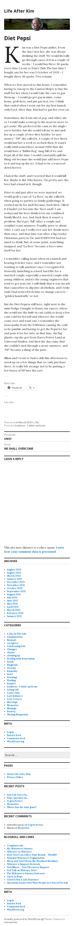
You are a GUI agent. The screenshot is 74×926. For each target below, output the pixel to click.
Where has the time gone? (21, 807)
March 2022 (14, 575)
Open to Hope (15, 876)
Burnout (11, 640)
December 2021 (16, 582)
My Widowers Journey (20, 848)
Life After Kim (19, 11)
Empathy (12, 671)
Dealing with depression (21, 658)
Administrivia (15, 636)
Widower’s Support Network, (23, 864)
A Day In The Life (16, 633)
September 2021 (16, 591)
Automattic (10, 922)
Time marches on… (17, 797)
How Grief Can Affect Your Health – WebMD (32, 854)
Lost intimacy (15, 695)
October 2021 (14, 588)
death (10, 661)
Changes (12, 649)
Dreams (11, 668)
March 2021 (13, 610)
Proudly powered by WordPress (22, 919)
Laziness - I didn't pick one (30, 425)
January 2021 (14, 616)
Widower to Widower (19, 851)
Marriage (12, 702)
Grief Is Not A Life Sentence (23, 879)
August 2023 (14, 569)
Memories (13, 705)
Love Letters (14, 699)
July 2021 (12, 597)
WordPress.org (15, 741)
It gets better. (15, 801)
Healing (11, 680)
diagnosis (12, 664)
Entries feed (14, 735)
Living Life (13, 689)
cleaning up (13, 655)
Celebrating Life (16, 646)
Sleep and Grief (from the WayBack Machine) (32, 861)
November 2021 (16, 585)
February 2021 (15, 613)
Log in (10, 732)
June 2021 (12, 600)
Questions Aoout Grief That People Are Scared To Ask (37, 882)
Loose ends (13, 692)
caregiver (12, 643)
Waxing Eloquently (17, 714)
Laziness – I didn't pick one (22, 686)
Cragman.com (15, 845)
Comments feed (16, 738)
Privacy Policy (15, 777)
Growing (12, 677)
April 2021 (13, 606)
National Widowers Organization (25, 857)
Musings (11, 708)
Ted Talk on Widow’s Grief (21, 870)
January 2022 (14, 578)
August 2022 (14, 572)
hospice (11, 683)
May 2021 (12, 603)
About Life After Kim (19, 774)
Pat (37, 422)
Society (11, 711)
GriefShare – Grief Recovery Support (28, 867)
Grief (10, 674)
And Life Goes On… (17, 794)
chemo (11, 652)
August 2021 (14, 594)
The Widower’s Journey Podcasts (26, 873)
